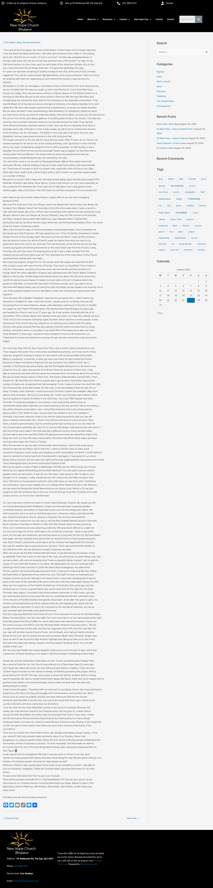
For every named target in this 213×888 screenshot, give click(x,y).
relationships (180, 238)
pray (180, 231)
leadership (163, 225)
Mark (175, 225)
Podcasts (161, 91)
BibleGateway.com (88, 864)
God (169, 205)
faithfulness (165, 199)
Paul (171, 232)
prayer (191, 231)
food (179, 198)
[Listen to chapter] (66, 864)
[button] (93, 19)
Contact (159, 19)
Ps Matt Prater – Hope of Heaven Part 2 (175, 129)
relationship (164, 238)
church (192, 179)
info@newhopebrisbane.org (25, 881)
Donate (170, 19)
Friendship (194, 198)
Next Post (133, 818)
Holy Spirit (164, 212)
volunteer (188, 250)
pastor (161, 232)
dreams (192, 186)
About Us (91, 19)
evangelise (190, 192)
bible (181, 179)
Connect (123, 19)
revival (194, 238)
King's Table (176, 219)
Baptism (160, 71)
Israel (159, 76)
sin (172, 244)
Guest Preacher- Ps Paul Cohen (171, 143)
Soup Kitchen (185, 244)
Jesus (162, 219)
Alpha (171, 179)
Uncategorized (164, 106)
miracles (186, 225)
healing (190, 205)
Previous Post (11, 818)
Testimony (161, 96)
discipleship (177, 185)
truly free (174, 250)
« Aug (159, 313)
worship (201, 250)
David (203, 179)
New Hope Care (141, 19)
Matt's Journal (163, 81)
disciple (162, 186)
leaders (189, 219)
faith (203, 192)
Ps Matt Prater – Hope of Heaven (172, 138)
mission (198, 225)
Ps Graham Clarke (165, 148)
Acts (161, 179)
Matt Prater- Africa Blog (168, 124)
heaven (202, 205)
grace (178, 205)
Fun (160, 205)
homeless (181, 212)
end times (163, 192)
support (162, 250)
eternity (176, 192)
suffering (201, 244)
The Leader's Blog (12, 42)
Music (159, 86)
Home (80, 19)
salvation (162, 244)
